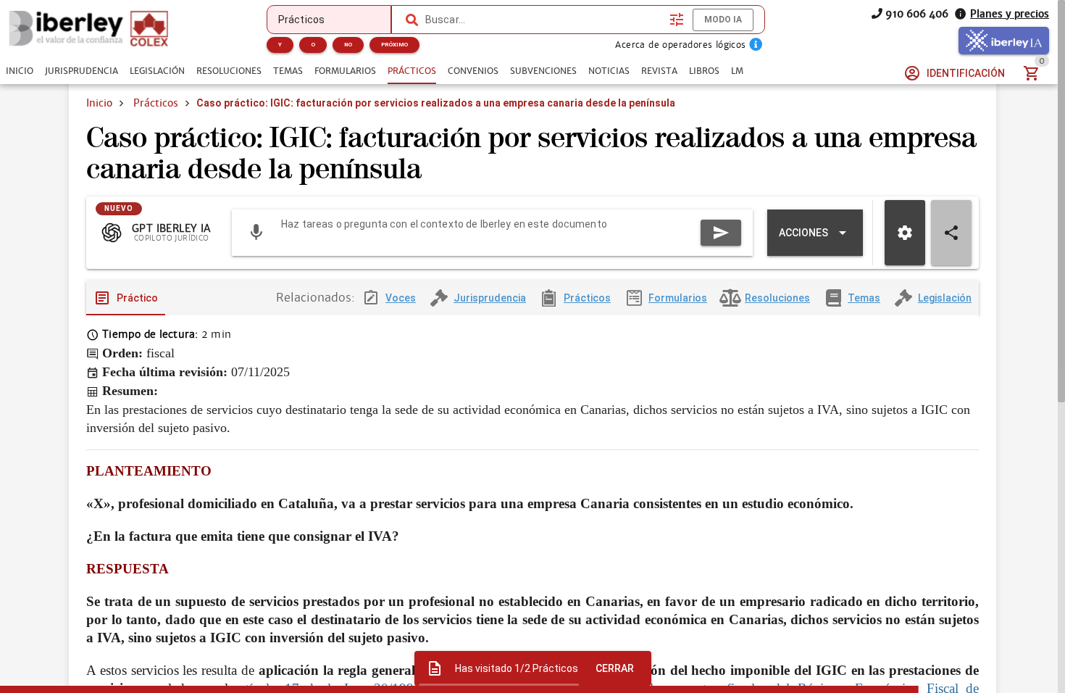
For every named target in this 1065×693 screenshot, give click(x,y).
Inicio (99, 102)
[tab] (19, 71)
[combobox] (543, 19)
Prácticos (155, 102)
